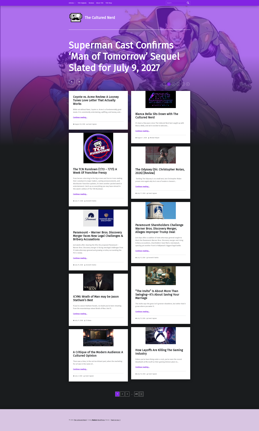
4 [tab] (178, 84)
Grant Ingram (92, 124)
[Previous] (72, 82)
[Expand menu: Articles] (74, 2)
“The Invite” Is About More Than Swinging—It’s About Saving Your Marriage (157, 294)
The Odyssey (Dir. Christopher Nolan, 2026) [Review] (159, 171)
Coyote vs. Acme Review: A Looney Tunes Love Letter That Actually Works (96, 100)
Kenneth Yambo (91, 201)
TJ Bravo (88, 320)
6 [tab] (187, 84)
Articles (71, 3)
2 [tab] (168, 84)
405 (136, 394)
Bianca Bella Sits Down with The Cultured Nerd (156, 115)
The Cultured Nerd (80, 420)
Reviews (91, 3)
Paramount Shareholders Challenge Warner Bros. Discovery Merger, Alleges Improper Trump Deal (159, 228)
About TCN (99, 3)
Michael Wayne (154, 138)
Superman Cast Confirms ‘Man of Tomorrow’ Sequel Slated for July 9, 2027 (124, 56)
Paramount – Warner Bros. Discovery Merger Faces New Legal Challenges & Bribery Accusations (98, 236)
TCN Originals (82, 3)
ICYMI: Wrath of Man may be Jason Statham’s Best (96, 298)
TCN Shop (109, 3)
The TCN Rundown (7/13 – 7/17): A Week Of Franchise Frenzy (95, 170)
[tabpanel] (129, 60)
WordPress (101, 420)
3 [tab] (173, 84)
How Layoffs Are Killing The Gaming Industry (159, 351)
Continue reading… (80, 117)
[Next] (79, 82)
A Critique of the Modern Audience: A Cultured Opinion (98, 353)
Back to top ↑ (116, 420)
